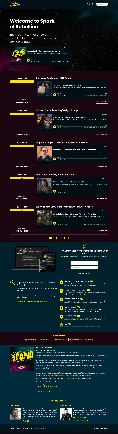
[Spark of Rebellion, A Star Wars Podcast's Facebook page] (87, 4)
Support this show (43, 391)
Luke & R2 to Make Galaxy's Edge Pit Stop (57, 110)
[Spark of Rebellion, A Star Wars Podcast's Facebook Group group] (76, 417)
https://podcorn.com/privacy (50, 386)
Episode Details (102, 102)
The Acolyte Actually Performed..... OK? (55, 174)
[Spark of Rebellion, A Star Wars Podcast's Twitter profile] (26, 421)
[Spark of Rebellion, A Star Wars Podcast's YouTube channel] (85, 417)
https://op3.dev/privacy (45, 385)
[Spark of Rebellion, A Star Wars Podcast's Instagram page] (92, 4)
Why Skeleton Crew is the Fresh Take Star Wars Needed (64, 206)
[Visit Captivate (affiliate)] (104, 428)
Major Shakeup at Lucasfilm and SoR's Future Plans (62, 142)
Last (66, 238)
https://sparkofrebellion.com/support (54, 375)
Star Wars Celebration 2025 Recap (53, 78)
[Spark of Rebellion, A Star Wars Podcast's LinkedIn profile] (28, 421)
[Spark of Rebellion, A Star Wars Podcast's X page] (89, 4)
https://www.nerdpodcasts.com (71, 378)
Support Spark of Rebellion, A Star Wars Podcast (33, 301)
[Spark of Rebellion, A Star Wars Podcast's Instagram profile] (24, 421)
